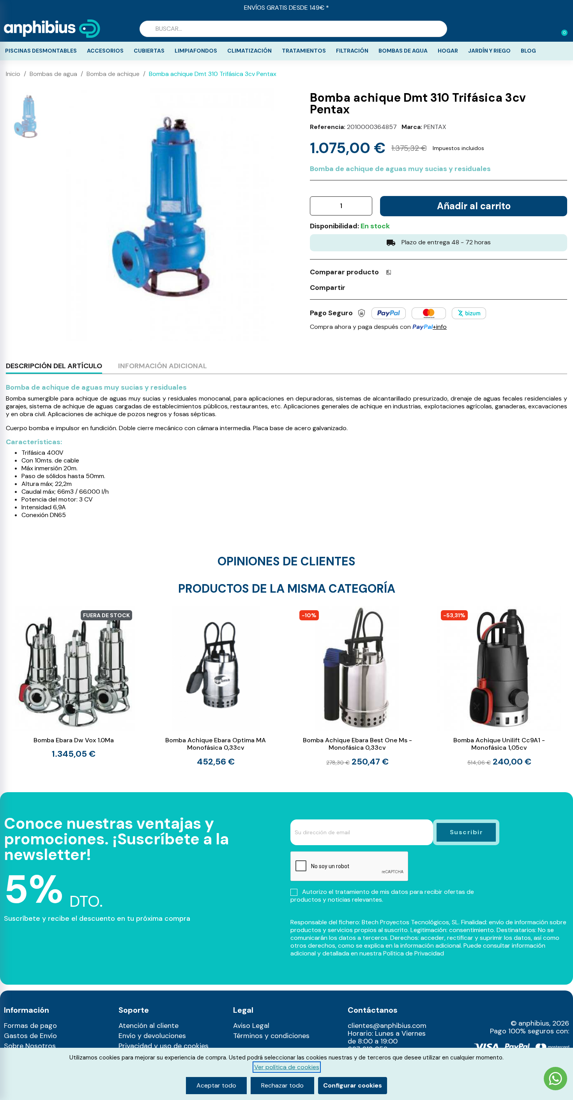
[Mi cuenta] (549, 30)
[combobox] (293, 29)
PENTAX (435, 127)
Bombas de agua (403, 50)
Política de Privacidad (413, 953)
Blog (528, 50)
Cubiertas (149, 50)
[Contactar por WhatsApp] (555, 1079)
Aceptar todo (216, 1085)
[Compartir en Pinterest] (384, 287)
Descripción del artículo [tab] (54, 366)
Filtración (352, 50)
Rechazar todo (282, 1085)
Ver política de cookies (286, 1067)
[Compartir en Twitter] (369, 287)
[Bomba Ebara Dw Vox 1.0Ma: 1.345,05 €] (74, 682)
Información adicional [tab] (162, 366)
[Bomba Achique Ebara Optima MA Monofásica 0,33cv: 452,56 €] (216, 686)
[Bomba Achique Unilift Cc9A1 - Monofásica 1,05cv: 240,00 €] (499, 686)
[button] (561, 29)
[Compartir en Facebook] (355, 287)
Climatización (249, 50)
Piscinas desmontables (41, 50)
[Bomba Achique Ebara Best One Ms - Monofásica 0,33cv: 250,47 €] (357, 686)
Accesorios (105, 50)
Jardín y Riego (489, 50)
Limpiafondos (196, 50)
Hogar (448, 50)
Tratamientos (304, 50)
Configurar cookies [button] (352, 1085)
